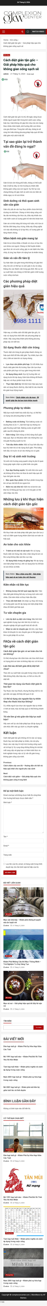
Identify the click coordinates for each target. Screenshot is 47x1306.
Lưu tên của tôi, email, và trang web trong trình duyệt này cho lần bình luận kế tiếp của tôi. (24, 865)
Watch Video (38, 32)
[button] (3, 31)
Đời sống (6, 55)
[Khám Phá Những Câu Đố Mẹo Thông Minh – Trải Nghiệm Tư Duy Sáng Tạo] (23, 944)
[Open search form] (22, 31)
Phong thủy (9, 1149)
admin (6, 74)
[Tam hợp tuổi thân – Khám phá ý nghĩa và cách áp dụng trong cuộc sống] (23, 1221)
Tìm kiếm (7, 1021)
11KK (2, 1302)
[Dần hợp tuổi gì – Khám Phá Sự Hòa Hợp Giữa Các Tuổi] (23, 1137)
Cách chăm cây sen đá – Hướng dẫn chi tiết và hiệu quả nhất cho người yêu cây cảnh (23, 765)
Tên (5, 837)
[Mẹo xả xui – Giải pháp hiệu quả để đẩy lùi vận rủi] (23, 986)
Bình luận (7, 802)
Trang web (7, 855)
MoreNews (35, 1295)
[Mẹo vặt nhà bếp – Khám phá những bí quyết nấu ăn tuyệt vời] (23, 902)
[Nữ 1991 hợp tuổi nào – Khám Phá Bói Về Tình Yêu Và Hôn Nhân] (23, 1179)
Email (6, 846)
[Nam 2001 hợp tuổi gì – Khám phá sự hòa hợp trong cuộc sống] (23, 1263)
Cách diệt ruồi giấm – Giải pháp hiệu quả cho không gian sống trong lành (22, 776)
